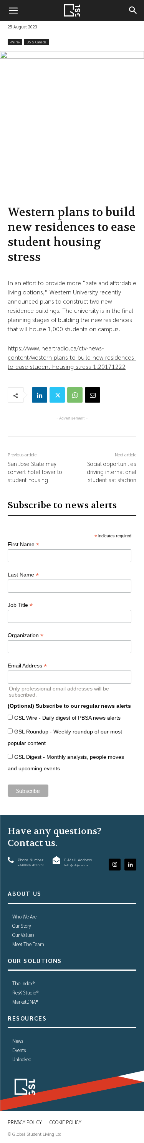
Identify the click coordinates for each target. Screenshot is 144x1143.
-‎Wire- (15, 41)
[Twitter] (57, 395)
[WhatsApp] (75, 395)
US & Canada (36, 41)
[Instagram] (115, 864)
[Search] (133, 10)
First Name (23, 544)
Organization (25, 635)
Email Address (27, 665)
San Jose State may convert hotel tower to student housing (35, 471)
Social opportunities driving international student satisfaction (111, 471)
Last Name (23, 574)
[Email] (92, 395)
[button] (13, 10)
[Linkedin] (39, 395)
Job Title (20, 605)
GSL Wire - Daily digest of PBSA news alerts (67, 718)
